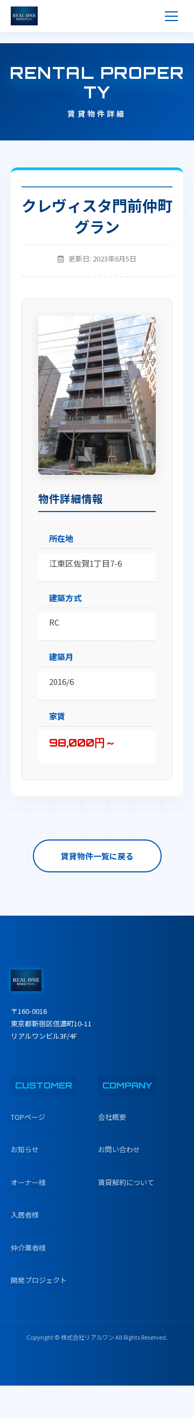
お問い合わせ (119, 1149)
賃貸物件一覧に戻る (97, 856)
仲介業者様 (28, 1247)
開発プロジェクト (39, 1280)
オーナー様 (28, 1182)
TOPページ (28, 1117)
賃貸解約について (126, 1182)
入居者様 (25, 1214)
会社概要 (112, 1117)
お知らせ (25, 1149)
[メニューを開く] (171, 16)
